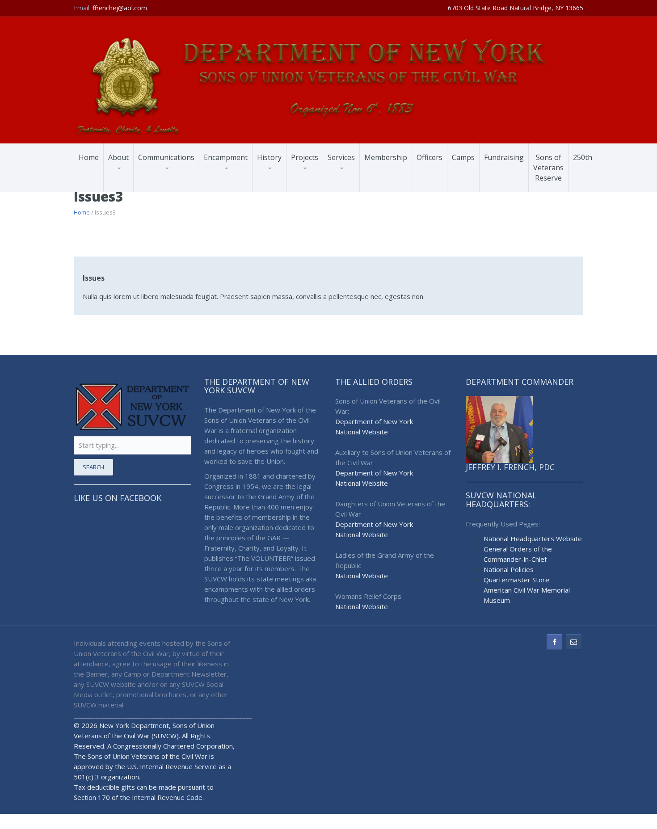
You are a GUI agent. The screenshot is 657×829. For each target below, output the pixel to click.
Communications (166, 157)
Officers (429, 157)
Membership (385, 157)
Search (93, 467)
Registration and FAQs (238, 184)
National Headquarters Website (533, 538)
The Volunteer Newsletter (165, 186)
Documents (174, 183)
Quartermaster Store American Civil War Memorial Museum (527, 590)
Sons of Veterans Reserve (548, 167)
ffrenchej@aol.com (120, 8)
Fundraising (504, 157)
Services (341, 157)
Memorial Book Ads (238, 191)
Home (89, 157)
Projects (304, 157)
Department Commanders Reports (174, 183)
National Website (361, 431)
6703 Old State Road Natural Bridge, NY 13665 (515, 8)
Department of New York (374, 421)
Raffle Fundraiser (233, 189)
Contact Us (159, 191)
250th (582, 157)
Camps (463, 157)
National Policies (509, 569)
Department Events (172, 189)
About (118, 157)
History (269, 157)
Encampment (226, 157)
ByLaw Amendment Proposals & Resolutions (235, 186)
